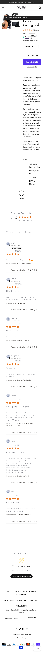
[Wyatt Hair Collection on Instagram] (27, 629)
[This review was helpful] (31, 270)
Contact (17, 591)
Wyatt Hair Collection (26, 634)
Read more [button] (35, 460)
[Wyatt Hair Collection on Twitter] (20, 629)
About (9, 591)
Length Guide (21, 595)
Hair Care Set (21, 303)
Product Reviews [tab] (24, 232)
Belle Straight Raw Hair (23, 340)
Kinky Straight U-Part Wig (24, 263)
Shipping (25, 40)
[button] (32, 37)
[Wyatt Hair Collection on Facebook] (16, 629)
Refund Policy (22, 600)
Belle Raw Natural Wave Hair (25, 515)
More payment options (32, 67)
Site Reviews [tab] (10, 232)
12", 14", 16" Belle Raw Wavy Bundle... (24, 425)
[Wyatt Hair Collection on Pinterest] (23, 629)
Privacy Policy (9, 600)
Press (37, 600)
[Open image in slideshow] (11, 20)
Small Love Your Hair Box (24, 380)
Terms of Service (29, 591)
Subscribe (32, 617)
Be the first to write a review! (21, 576)
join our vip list (21, 606)
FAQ (31, 600)
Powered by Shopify (21, 638)
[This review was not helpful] (34, 270)
